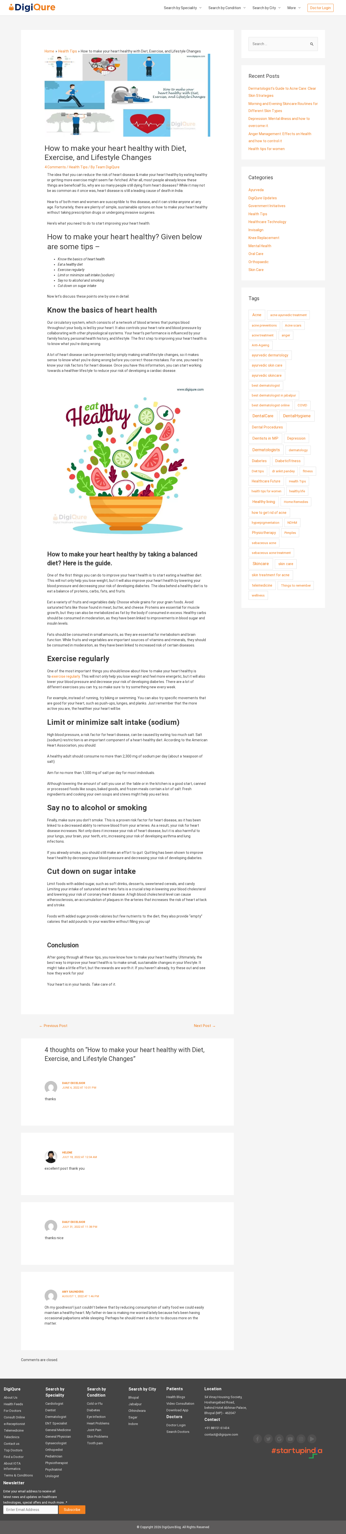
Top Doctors (13, 1450)
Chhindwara (137, 1411)
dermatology (298, 450)
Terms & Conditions (18, 1475)
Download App (177, 1410)
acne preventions (264, 325)
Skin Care (256, 270)
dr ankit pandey (283, 471)
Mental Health (259, 246)
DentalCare (263, 415)
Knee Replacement (263, 238)
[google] (279, 1438)
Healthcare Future (266, 481)
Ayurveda (256, 190)
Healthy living (263, 501)
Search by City (264, 8)
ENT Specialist (56, 1423)
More (291, 8)
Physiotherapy (264, 533)
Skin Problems (97, 1436)
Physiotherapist (56, 1463)
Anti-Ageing (260, 345)
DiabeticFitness (288, 461)
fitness (308, 471)
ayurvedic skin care (267, 365)
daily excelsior (73, 1222)
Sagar (132, 1417)
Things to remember (296, 585)
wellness (258, 595)
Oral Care (255, 254)
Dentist (50, 1410)
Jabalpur (135, 1404)
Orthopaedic (258, 262)
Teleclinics (12, 1437)
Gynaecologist (56, 1443)
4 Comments (55, 167)
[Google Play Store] (311, 1438)
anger (286, 335)
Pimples (290, 533)
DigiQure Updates (262, 198)
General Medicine (58, 1430)
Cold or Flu (95, 1403)
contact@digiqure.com (221, 1434)
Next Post (205, 1025)
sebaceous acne (264, 543)
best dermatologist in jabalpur (274, 395)
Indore (133, 1424)
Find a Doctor (14, 1457)
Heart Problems (98, 1423)
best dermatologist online (271, 405)
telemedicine (262, 585)
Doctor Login (176, 1425)
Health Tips (78, 167)
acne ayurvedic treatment (288, 315)
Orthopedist (54, 1450)
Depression (296, 438)
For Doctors (12, 1411)
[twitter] (268, 1438)
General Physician (58, 1436)
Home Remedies (296, 502)
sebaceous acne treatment (271, 553)
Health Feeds (13, 1404)
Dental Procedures (267, 427)
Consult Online (14, 1417)
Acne (256, 315)
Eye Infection (96, 1417)
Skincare (261, 563)
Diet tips (258, 471)
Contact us (12, 1444)
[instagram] (301, 1438)
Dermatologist (55, 1417)
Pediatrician (53, 1456)
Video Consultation (180, 1403)
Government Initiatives (266, 206)
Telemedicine (14, 1430)
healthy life (297, 491)
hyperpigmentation (265, 523)
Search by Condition (224, 8)
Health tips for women (266, 149)
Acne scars (293, 325)
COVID (302, 405)
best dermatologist (266, 385)
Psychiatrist (53, 1469)
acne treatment (263, 335)
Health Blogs (175, 1397)
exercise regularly (65, 676)
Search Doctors (177, 1432)
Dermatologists (266, 449)
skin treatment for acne (271, 575)
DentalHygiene (297, 415)
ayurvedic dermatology (270, 355)
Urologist (52, 1476)
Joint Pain (94, 1430)
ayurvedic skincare (267, 375)
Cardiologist (54, 1403)
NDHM (292, 523)
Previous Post (53, 1025)
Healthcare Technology (267, 222)
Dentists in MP (265, 438)
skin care (285, 564)
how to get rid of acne (269, 513)
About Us (10, 1397)
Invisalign (255, 230)
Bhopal (133, 1397)
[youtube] (290, 1438)
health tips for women (266, 491)
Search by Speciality (180, 8)
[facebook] (257, 1438)
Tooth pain (95, 1443)
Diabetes (259, 461)
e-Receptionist (14, 1424)
